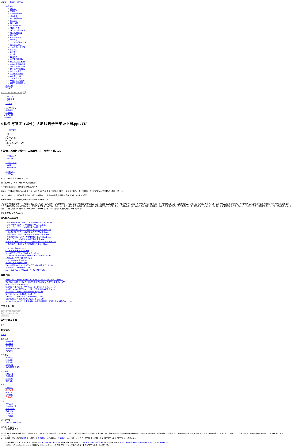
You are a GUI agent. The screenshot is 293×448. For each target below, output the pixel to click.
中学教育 (13, 40)
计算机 (13, 9)
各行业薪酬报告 (16, 59)
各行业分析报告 (16, 74)
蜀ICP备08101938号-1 (50, 442)
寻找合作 (9, 397)
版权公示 (9, 411)
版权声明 (9, 341)
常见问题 (9, 174)
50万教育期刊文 (16, 78)
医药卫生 (13, 16)
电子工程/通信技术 (17, 30)
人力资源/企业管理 (17, 47)
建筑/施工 (14, 35)
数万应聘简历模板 (17, 69)
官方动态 (9, 379)
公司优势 (9, 395)
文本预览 (10, 172)
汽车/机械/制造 (16, 18)
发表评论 (5, 315)
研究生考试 (14, 28)
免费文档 (9, 86)
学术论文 (13, 50)
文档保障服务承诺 (12, 367)
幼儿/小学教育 (16, 38)
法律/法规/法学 (16, 26)
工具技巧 (9, 376)
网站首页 (9, 110)
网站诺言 (9, 351)
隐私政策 (9, 360)
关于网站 (9, 388)
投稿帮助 (9, 365)
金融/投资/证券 (16, 14)
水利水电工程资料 (17, 81)
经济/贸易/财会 (16, 33)
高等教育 (13, 11)
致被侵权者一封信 (12, 348)
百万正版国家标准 (17, 83)
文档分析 (9, 381)
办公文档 (13, 54)
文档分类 (9, 6)
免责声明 (9, 346)
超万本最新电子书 (17, 66)
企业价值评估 (15, 71)
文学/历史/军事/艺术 (18, 42)
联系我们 (9, 390)
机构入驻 (9, 404)
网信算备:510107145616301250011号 (153, 442)
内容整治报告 (10, 406)
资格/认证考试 (16, 45)
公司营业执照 (98, 442)
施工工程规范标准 (17, 62)
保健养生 (9, 118)
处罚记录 (9, 413)
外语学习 (13, 21)
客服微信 (41, 438)
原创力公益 (10, 409)
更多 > (3, 325)
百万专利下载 (15, 76)
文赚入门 (9, 374)
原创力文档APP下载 (13, 423)
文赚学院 (4, 371)
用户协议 (9, 358)
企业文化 (9, 392)
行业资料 (13, 52)
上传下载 (9, 362)
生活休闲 (13, 57)
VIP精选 (8, 88)
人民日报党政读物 (17, 64)
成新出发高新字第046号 (129, 442)
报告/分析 (14, 23)
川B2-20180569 (87, 442)
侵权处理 (9, 344)
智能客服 (24, 438)
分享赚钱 (9, 416)
